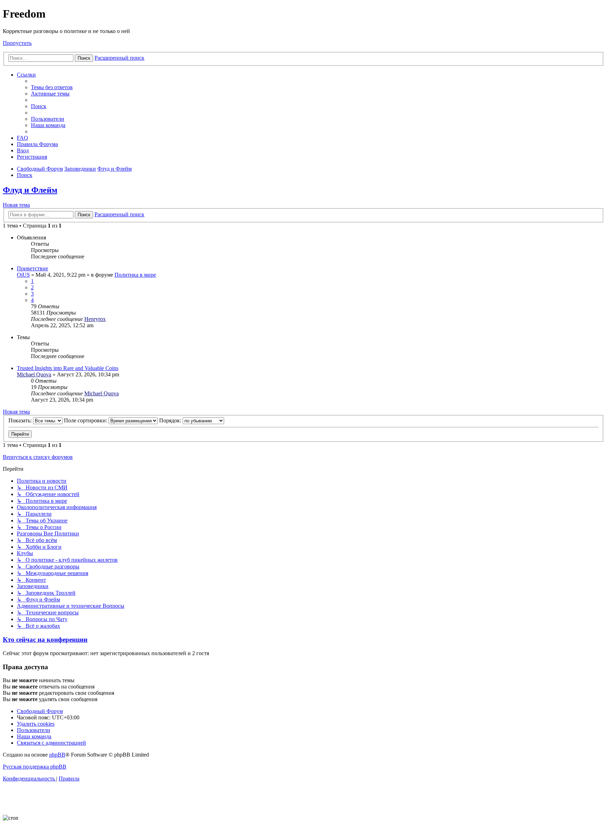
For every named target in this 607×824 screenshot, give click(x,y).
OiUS (23, 275)
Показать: (20, 420)
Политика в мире (135, 275)
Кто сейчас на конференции (45, 639)
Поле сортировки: (86, 420)
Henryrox (95, 319)
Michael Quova (34, 374)
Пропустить (17, 43)
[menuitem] (52, 87)
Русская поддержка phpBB (34, 767)
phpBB (57, 755)
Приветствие (32, 268)
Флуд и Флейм (30, 190)
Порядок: (171, 420)
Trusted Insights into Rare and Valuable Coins (67, 368)
